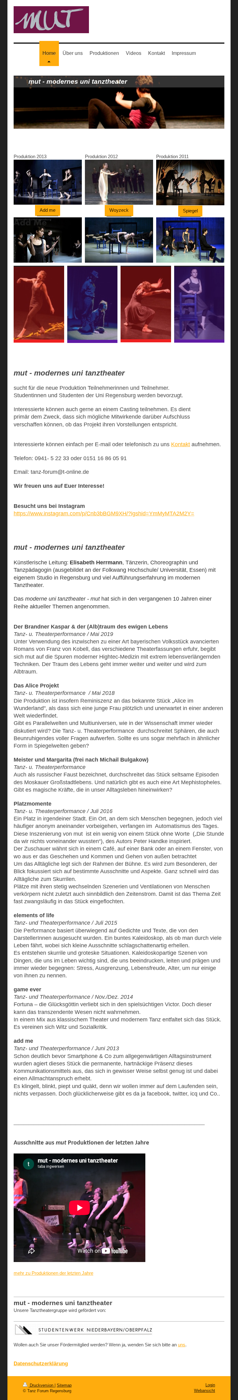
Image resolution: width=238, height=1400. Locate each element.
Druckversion (42, 1385)
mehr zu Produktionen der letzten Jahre (53, 1273)
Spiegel (190, 210)
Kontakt (180, 444)
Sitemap (64, 1385)
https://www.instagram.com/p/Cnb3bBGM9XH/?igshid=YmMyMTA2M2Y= (104, 513)
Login (210, 1385)
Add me (47, 210)
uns (181, 1344)
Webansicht (204, 1390)
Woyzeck (119, 210)
